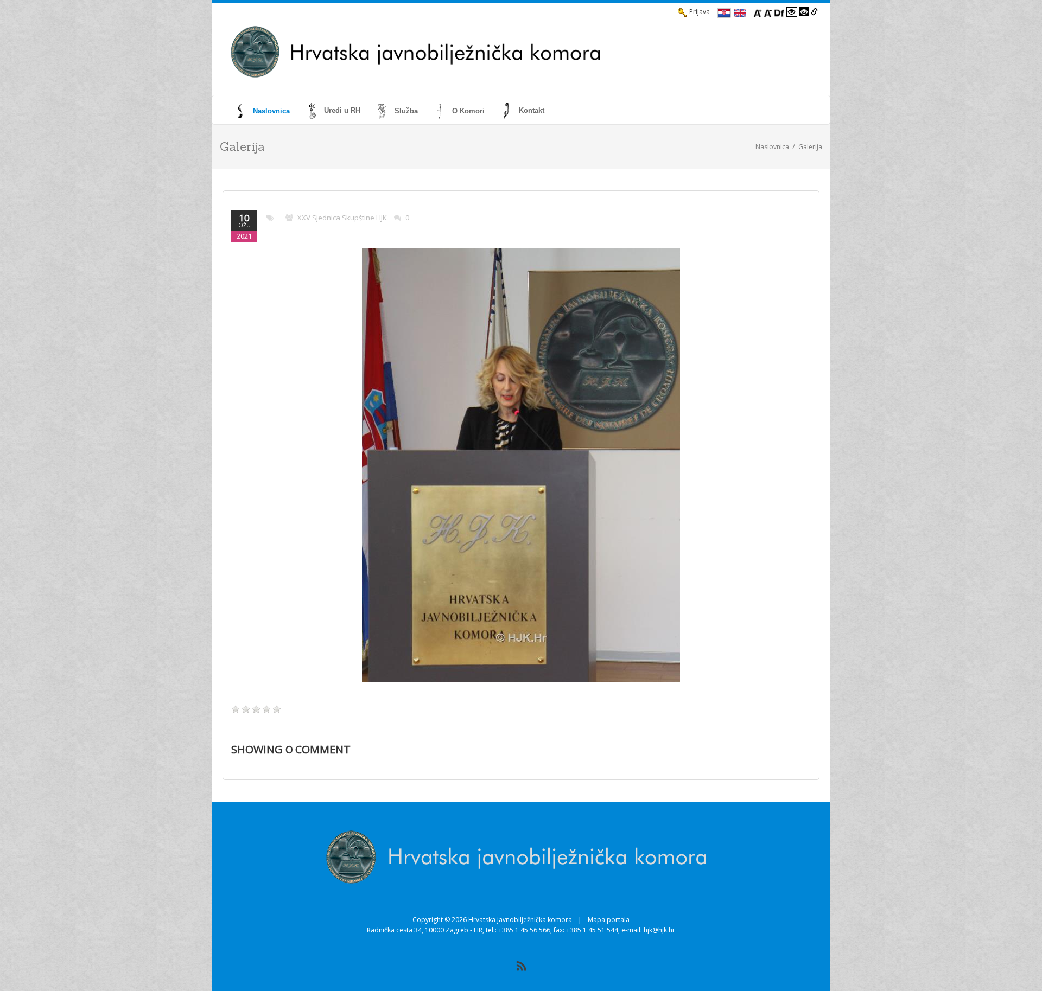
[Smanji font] (768, 12)
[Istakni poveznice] (814, 12)
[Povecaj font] (757, 12)
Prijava (699, 11)
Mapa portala (609, 919)
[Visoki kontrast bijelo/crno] (791, 12)
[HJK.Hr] (486, 52)
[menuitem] (263, 110)
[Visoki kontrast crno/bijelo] (804, 12)
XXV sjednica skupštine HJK (342, 217)
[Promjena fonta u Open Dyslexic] (779, 12)
